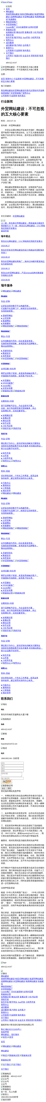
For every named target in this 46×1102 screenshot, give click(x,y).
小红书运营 (38, 32)
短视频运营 (11, 32)
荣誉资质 (35, 56)
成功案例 (10, 43)
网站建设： (6, 1034)
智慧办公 (10, 40)
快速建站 (12, 19)
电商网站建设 (31, 981)
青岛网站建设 (7, 90)
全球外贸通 (33, 27)
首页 (8, 9)
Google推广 (11, 27)
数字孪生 (18, 37)
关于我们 (10, 53)
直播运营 (28, 32)
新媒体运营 (11, 30)
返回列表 (5, 231)
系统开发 (10, 35)
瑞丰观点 (26, 50)
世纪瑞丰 (15, 1034)
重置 (9, 788)
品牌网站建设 (16, 17)
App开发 (26, 37)
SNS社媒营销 (22, 27)
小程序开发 (35, 37)
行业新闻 (18, 50)
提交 (3, 788)
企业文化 (26, 56)
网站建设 (10, 11)
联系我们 (38, 1020)
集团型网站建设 (36, 979)
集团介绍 (18, 56)
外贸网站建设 (28, 17)
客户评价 (18, 45)
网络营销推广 (12, 22)
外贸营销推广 (12, 24)
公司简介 (10, 56)
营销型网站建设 (13, 14)
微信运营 (20, 32)
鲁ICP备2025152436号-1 (11, 1029)
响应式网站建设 (27, 14)
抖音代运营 (29, 90)
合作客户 (26, 45)
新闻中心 (10, 48)
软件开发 (10, 37)
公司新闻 (10, 50)
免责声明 (5, 1032)
